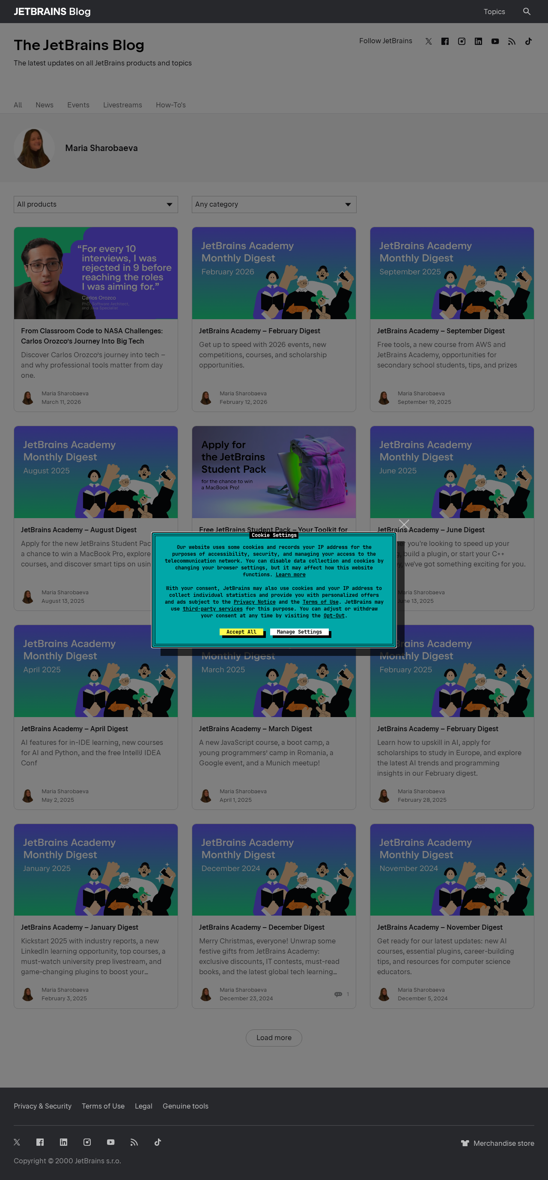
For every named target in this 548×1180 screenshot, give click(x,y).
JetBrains (89, 1161)
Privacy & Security (42, 1106)
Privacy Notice (255, 602)
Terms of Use (321, 602)
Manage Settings (299, 632)
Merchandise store (501, 1147)
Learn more (291, 574)
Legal (143, 1106)
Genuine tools (185, 1106)
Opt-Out (334, 615)
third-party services (213, 608)
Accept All (241, 632)
